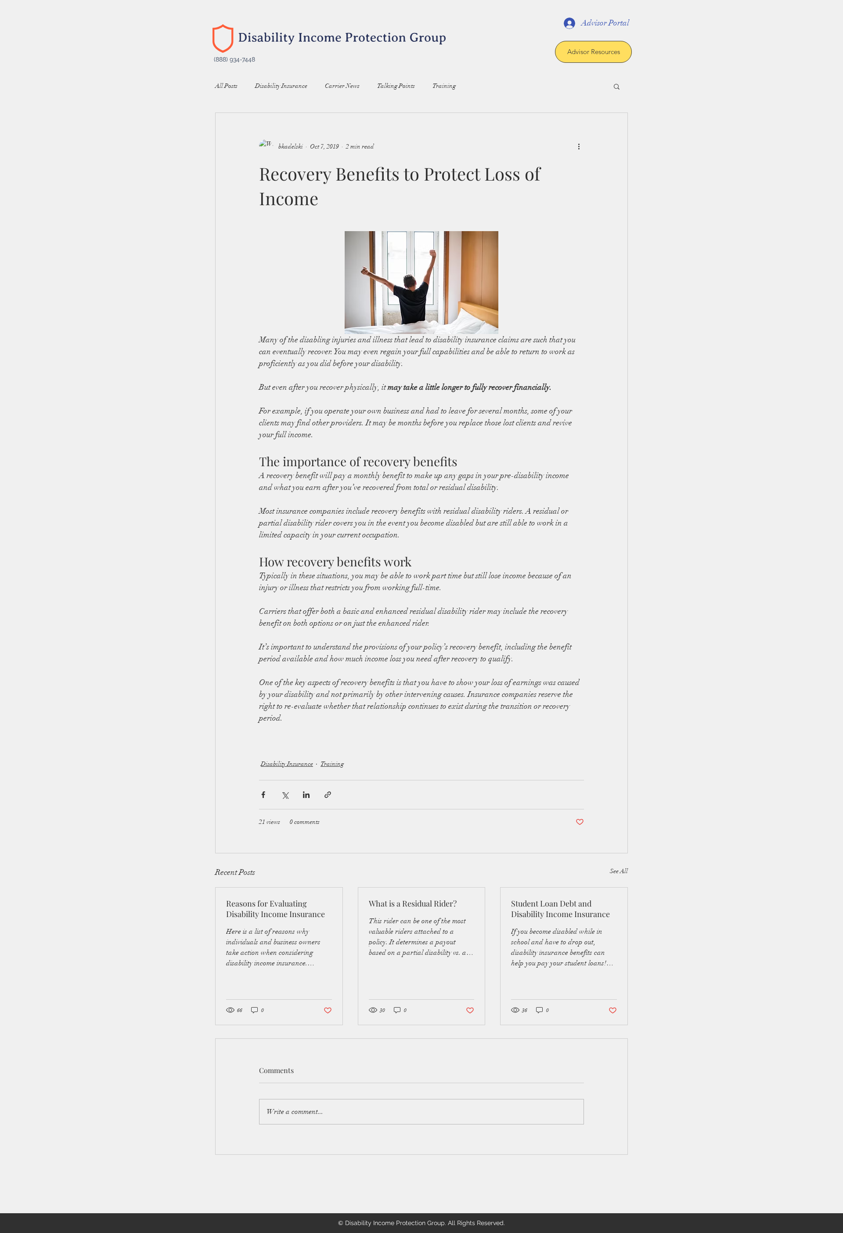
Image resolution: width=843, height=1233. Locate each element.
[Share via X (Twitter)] (285, 795)
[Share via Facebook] (263, 795)
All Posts (226, 86)
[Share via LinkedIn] (306, 795)
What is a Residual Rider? (413, 903)
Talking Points (396, 86)
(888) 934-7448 (234, 59)
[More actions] (578, 146)
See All (619, 871)
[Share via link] (328, 795)
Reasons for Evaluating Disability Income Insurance (275, 908)
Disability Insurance (281, 86)
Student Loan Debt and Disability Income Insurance (560, 908)
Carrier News (342, 86)
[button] (616, 86)
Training (444, 86)
